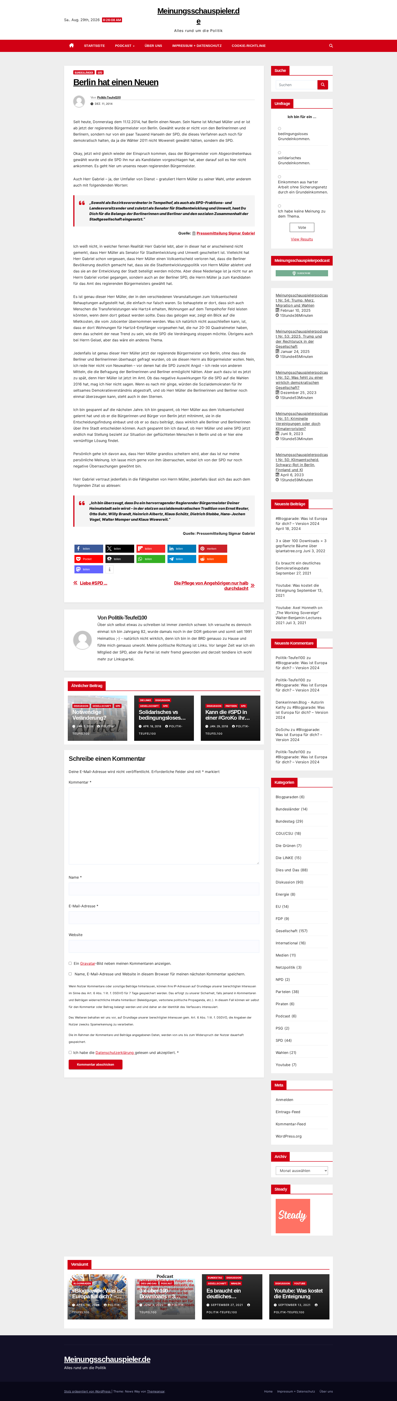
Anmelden (284, 1099)
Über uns (153, 46)
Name (75, 877)
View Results (302, 239)
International (287, 943)
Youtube (283, 1064)
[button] (331, 45)
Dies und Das (287, 870)
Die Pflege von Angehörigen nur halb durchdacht (211, 585)
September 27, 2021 (227, 1305)
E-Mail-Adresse (83, 906)
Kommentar (80, 782)
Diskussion (81, 706)
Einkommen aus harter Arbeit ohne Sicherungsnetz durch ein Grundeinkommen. (303, 187)
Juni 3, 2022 (154, 1305)
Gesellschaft (102, 706)
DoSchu (282, 729)
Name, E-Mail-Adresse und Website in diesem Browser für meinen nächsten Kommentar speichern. (160, 974)
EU (278, 906)
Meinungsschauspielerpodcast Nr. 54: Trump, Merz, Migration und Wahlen (302, 300)
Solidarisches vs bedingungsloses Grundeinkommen (160, 718)
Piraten (282, 1004)
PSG (279, 1028)
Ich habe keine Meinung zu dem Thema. (301, 213)
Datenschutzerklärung (115, 1052)
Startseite (94, 46)
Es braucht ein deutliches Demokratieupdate (228, 1296)
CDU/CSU (284, 833)
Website (75, 934)
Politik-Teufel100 (109, 97)
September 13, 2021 (295, 1305)
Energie (282, 894)
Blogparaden (287, 797)
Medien (282, 955)
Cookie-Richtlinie (249, 46)
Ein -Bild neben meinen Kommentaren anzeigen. (122, 963)
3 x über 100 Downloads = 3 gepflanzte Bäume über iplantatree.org (301, 545)
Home (268, 1391)
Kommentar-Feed (291, 1124)
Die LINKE (145, 700)
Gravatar (87, 963)
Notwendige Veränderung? (89, 715)
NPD (280, 979)
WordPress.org (289, 1136)
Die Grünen (285, 845)
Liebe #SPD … (93, 583)
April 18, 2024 (89, 1305)
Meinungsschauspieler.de (107, 1359)
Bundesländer (84, 72)
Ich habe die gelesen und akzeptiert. (126, 1052)
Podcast (124, 46)
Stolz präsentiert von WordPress (87, 1391)
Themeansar (155, 1391)
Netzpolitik (285, 967)
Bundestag (285, 821)
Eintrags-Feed (288, 1111)
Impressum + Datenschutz (197, 46)
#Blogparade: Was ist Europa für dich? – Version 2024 (302, 712)
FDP (279, 918)
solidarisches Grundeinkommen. (294, 160)
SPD (100, 72)
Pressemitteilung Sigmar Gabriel (226, 233)
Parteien (231, 706)
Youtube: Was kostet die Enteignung (298, 1293)
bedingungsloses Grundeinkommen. (294, 136)
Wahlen (282, 1052)
